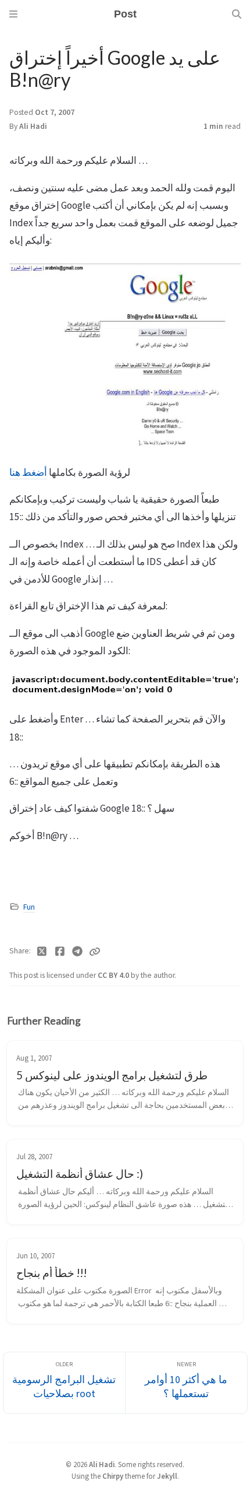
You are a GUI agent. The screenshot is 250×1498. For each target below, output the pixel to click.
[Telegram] (77, 951)
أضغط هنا (28, 472)
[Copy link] (95, 951)
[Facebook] (60, 951)
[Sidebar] (13, 14)
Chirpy (112, 1476)
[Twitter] (42, 951)
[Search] (236, 14)
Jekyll (167, 1476)
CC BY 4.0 (114, 975)
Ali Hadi (33, 126)
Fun (29, 907)
